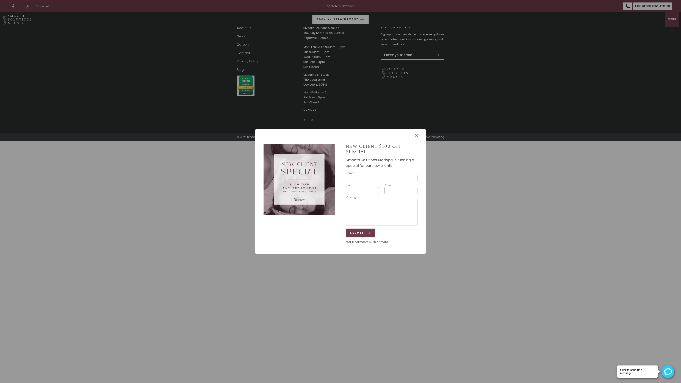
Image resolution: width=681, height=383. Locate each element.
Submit (357, 233)
